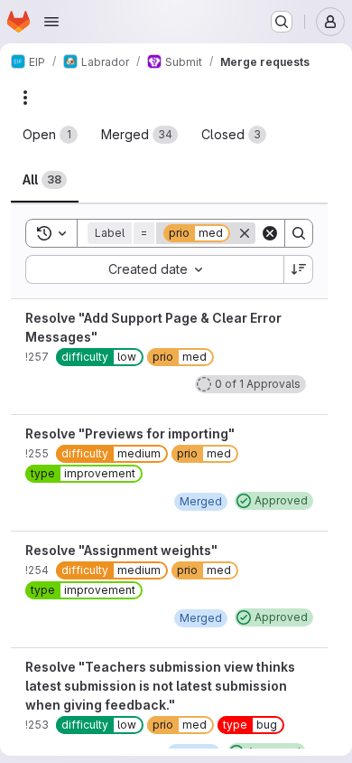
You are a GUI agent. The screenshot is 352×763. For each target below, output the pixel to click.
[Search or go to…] (281, 22)
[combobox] (154, 269)
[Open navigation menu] (51, 21)
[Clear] (270, 233)
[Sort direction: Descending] (298, 269)
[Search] (298, 233)
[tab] (50, 134)
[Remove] (244, 233)
